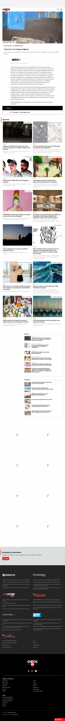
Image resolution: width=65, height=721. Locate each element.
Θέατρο (4, 689)
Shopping (35, 684)
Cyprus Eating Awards (38, 691)
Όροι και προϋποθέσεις (7, 698)
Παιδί (34, 680)
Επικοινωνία (5, 702)
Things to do (5, 684)
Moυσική (4, 685)
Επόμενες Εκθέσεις (18, 45)
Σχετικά (6, 120)
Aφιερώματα (36, 687)
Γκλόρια (8, 108)
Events (3, 691)
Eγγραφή (5, 558)
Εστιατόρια (5, 680)
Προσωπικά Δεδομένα (7, 700)
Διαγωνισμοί (36, 689)
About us (4, 704)
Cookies (4, 705)
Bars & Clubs (5, 682)
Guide (34, 685)
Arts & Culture (8, 45)
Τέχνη (4, 144)
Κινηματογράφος (6, 687)
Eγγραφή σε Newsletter (7, 697)
